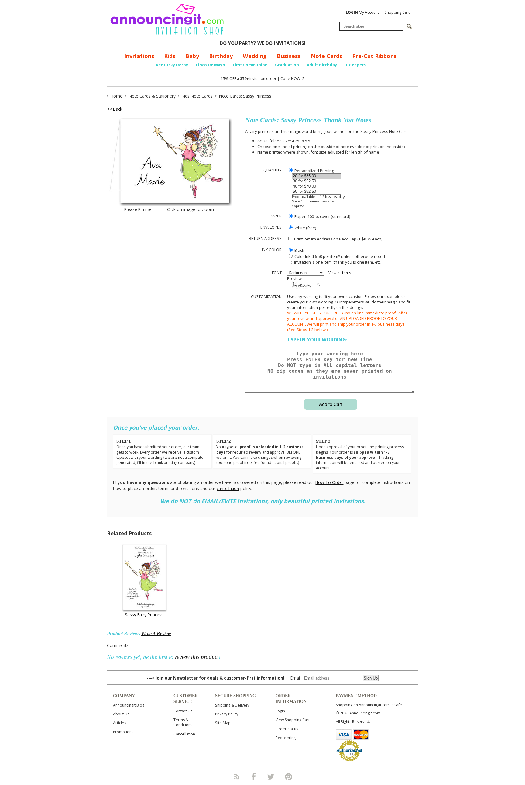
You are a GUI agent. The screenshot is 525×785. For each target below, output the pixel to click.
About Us (121, 714)
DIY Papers (355, 64)
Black (298, 250)
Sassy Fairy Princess (144, 614)
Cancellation (184, 734)
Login (280, 711)
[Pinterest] (289, 776)
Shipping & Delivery (232, 705)
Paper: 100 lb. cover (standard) (321, 216)
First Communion (250, 64)
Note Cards (326, 56)
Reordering (286, 737)
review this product (197, 657)
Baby (192, 56)
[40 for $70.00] (316, 186)
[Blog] (236, 776)
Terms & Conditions (182, 722)
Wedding (255, 56)
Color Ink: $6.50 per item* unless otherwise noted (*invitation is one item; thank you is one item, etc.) (336, 259)
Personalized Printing (313, 170)
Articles (119, 722)
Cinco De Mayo (210, 64)
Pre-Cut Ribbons (374, 56)
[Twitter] (271, 776)
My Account (362, 12)
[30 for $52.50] (316, 181)
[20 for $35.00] (316, 176)
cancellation (228, 488)
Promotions (123, 732)
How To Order (329, 482)
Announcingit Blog (128, 705)
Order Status (287, 728)
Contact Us (182, 711)
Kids (169, 56)
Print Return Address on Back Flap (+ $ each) (337, 239)
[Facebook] (254, 776)
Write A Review (156, 633)
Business (288, 56)
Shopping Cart (397, 12)
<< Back (114, 109)
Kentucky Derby (172, 64)
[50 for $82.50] (316, 191)
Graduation (287, 64)
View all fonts (339, 273)
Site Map (223, 722)
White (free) (304, 227)
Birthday (221, 56)
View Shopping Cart (293, 719)
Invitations (139, 56)
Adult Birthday (322, 64)
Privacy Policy (226, 714)
